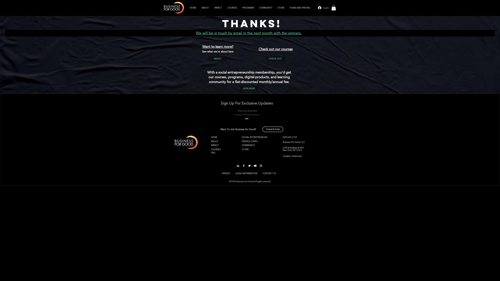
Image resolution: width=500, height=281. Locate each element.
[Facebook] (243, 165)
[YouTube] (255, 165)
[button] (248, 8)
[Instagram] (260, 165)
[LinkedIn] (238, 165)
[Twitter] (249, 165)
